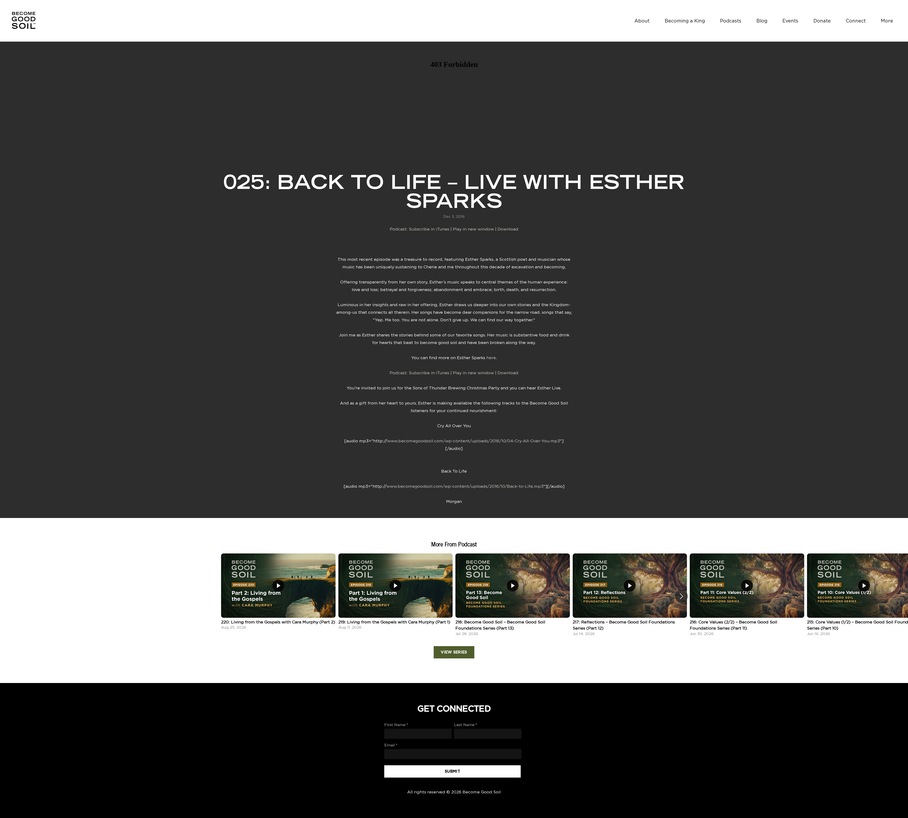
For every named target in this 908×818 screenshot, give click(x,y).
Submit (452, 771)
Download (508, 229)
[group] (278, 593)
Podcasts (730, 20)
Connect (856, 20)
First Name (395, 725)
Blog (761, 20)
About (642, 20)
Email (389, 745)
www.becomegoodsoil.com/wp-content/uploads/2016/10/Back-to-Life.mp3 (464, 486)
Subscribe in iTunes (429, 229)
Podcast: (399, 229)
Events (790, 20)
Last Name (464, 725)
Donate (822, 20)
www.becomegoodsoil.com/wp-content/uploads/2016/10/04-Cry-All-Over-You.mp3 (473, 441)
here (491, 357)
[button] (681, 596)
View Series (454, 652)
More (888, 20)
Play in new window (473, 229)
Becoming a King (685, 20)
